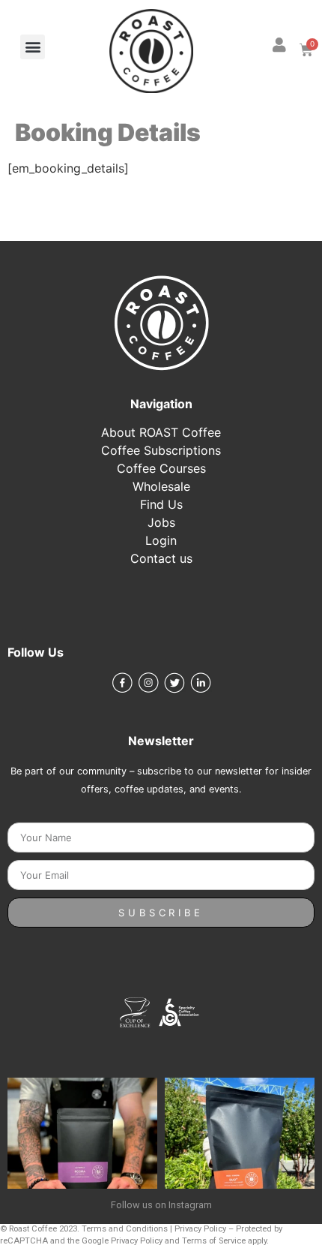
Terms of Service (214, 1241)
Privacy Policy (200, 1229)
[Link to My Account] (279, 45)
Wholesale (161, 486)
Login (161, 540)
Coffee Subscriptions (161, 450)
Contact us (161, 558)
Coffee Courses (161, 468)
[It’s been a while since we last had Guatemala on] (82, 1153)
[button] (32, 47)
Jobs (161, 522)
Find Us (161, 504)
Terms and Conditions (125, 1229)
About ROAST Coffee (161, 432)
